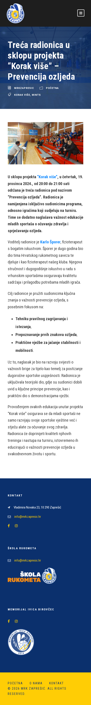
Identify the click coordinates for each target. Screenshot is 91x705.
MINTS (36, 95)
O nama (36, 683)
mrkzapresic (24, 88)
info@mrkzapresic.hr (27, 517)
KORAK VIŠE (22, 95)
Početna (52, 88)
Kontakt (56, 683)
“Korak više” (47, 176)
